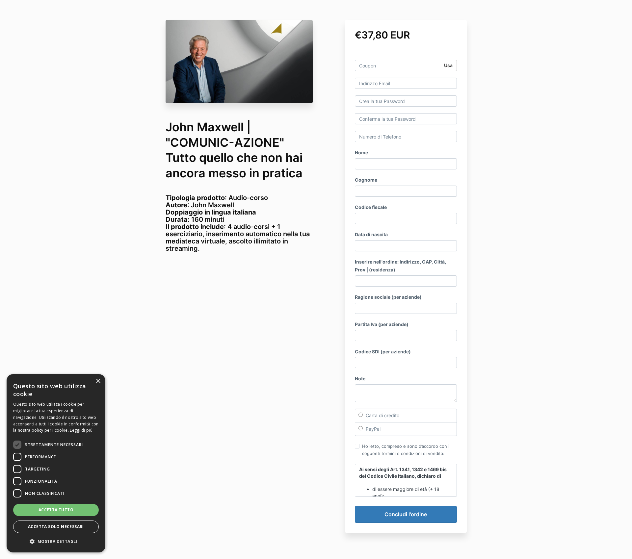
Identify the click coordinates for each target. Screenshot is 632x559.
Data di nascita (371, 234)
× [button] (97, 381)
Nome (361, 152)
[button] (56, 541)
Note (360, 378)
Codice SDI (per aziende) (383, 351)
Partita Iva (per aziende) (381, 324)
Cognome (366, 180)
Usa (448, 65)
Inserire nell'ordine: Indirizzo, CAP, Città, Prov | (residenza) (400, 265)
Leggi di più (81, 430)
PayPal (372, 429)
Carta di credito (381, 415)
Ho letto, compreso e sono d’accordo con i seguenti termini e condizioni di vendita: (405, 450)
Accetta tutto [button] (56, 510)
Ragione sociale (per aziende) (388, 297)
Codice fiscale (371, 207)
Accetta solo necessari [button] (56, 526)
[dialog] (56, 463)
